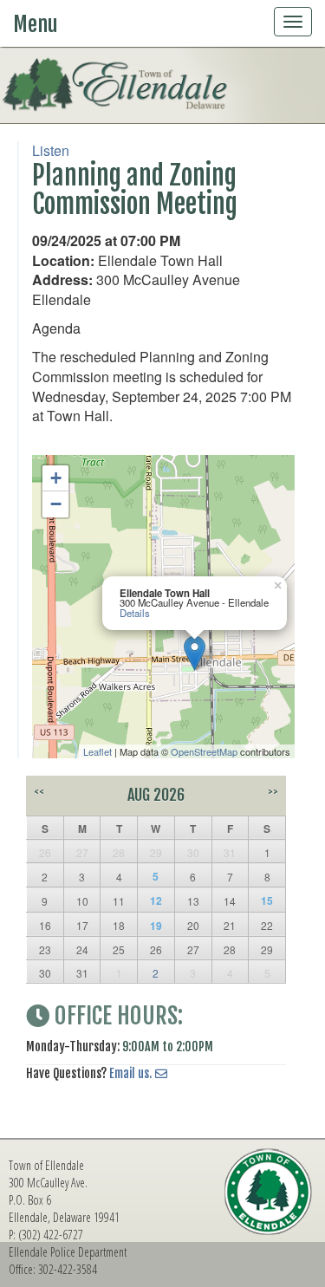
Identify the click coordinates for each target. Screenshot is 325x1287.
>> (273, 791)
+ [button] (56, 478)
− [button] (56, 504)
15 (267, 900)
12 (156, 900)
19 (156, 925)
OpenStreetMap (204, 751)
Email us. (130, 1073)
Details (135, 613)
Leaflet (97, 751)
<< (39, 791)
